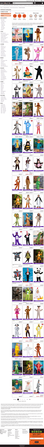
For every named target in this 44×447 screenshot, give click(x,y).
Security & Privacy (25, 432)
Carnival (2, 74)
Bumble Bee (2, 91)
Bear (1, 85)
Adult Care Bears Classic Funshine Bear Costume (38, 338)
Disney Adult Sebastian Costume (38, 375)
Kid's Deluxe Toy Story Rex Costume (17, 375)
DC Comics (2, 50)
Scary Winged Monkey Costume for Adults (17, 264)
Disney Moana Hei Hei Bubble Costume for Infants (27, 80)
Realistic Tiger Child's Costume (27, 209)
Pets (1, 29)
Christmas (2, 75)
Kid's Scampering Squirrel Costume (27, 61)
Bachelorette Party (3, 71)
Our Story (16, 433)
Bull (1, 90)
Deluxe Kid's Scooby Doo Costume (27, 320)
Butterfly (2, 93)
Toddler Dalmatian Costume (16, 338)
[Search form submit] (32, 3)
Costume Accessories (4, 34)
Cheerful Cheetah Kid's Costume (16, 80)
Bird (1, 87)
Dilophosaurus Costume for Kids (16, 227)
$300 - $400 (3, 112)
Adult (1, 19)
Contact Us (37, 0)
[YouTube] (39, 432)
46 (27, 399)
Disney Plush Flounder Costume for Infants (27, 43)
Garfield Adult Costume (15, 357)
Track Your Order (3, 433)
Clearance (2, 96)
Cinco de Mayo (3, 76)
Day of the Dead (3, 78)
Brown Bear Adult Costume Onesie (27, 338)
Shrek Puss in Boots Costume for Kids (38, 264)
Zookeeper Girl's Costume (37, 227)
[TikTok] (41, 432)
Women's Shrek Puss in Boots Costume (26, 375)
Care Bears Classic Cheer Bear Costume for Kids (37, 61)
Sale (1, 101)
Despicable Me (3, 51)
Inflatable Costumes (4, 37)
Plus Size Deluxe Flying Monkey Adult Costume (16, 283)
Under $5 (2, 104)
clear (10, 11)
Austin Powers (3, 46)
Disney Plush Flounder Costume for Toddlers (17, 153)
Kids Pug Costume (36, 320)
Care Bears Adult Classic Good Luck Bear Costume (27, 302)
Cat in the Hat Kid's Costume (26, 282)
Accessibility (17, 438)
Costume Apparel (3, 35)
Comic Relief (2, 77)
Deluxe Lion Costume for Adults (38, 117)
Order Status (10, 433)
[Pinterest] (34, 432)
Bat (1, 84)
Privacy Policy (24, 433)
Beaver (2, 86)
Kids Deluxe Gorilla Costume (37, 80)
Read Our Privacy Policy (36, 443)
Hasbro (2, 62)
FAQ (8, 436)
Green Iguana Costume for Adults (27, 117)
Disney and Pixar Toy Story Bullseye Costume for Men (27, 228)
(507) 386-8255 (30, 0)
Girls (2, 28)
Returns (9, 434)
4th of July (2, 69)
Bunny (2, 92)
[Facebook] (32, 432)
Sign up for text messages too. (36, 440)
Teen (2, 26)
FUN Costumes (3, 60)
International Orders (11, 435)
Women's (2, 21)
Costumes (2, 36)
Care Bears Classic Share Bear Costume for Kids (16, 246)
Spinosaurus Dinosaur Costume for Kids (38, 99)
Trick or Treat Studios (4, 66)
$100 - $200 (3, 110)
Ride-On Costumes (3, 41)
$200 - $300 (3, 111)
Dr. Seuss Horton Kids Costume (16, 61)
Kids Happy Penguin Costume (37, 209)
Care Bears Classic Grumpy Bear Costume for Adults (27, 135)
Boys (2, 27)
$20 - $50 (2, 108)
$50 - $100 (2, 109)
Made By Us (2, 99)
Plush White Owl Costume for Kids (27, 357)
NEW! (1, 100)
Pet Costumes (3, 38)
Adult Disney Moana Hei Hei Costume (38, 153)
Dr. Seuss (2, 53)
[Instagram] (37, 432)
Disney (2, 52)
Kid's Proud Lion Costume (37, 357)
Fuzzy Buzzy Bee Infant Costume (27, 153)
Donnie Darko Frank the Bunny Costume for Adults (16, 99)
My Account (4, 431)
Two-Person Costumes (4, 42)
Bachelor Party (3, 70)
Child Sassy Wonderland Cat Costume (16, 320)
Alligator (2, 83)
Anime (2, 45)
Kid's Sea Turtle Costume (16, 117)
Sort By (40, 26)
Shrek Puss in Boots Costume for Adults (16, 209)
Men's (2, 20)
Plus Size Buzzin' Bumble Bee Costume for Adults (26, 264)
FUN (1, 59)
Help (43, 0)
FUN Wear (2, 61)
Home (3, 429)
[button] (37, 3)
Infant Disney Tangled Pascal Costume (37, 191)
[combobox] (22, 3)
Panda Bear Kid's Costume (37, 282)
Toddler (2, 25)
